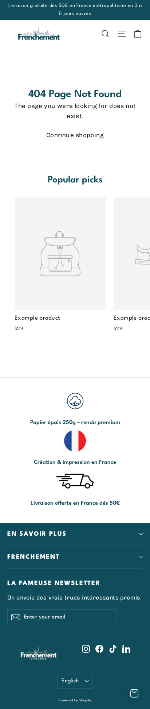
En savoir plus (37, 534)
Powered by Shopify (75, 700)
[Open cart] (134, 693)
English (70, 680)
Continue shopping (75, 135)
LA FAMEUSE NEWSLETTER (53, 583)
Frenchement (33, 557)
